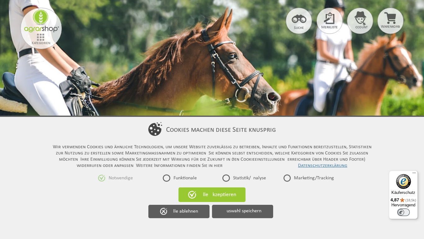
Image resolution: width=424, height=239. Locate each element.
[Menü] (414, 174)
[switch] (403, 212)
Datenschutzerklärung (322, 165)
